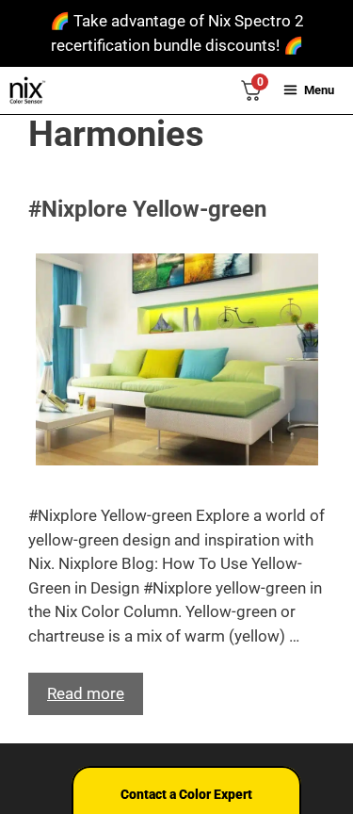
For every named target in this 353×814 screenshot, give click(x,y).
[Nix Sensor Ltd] (27, 90)
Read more (85, 693)
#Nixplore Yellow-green (147, 209)
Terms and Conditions (128, 736)
